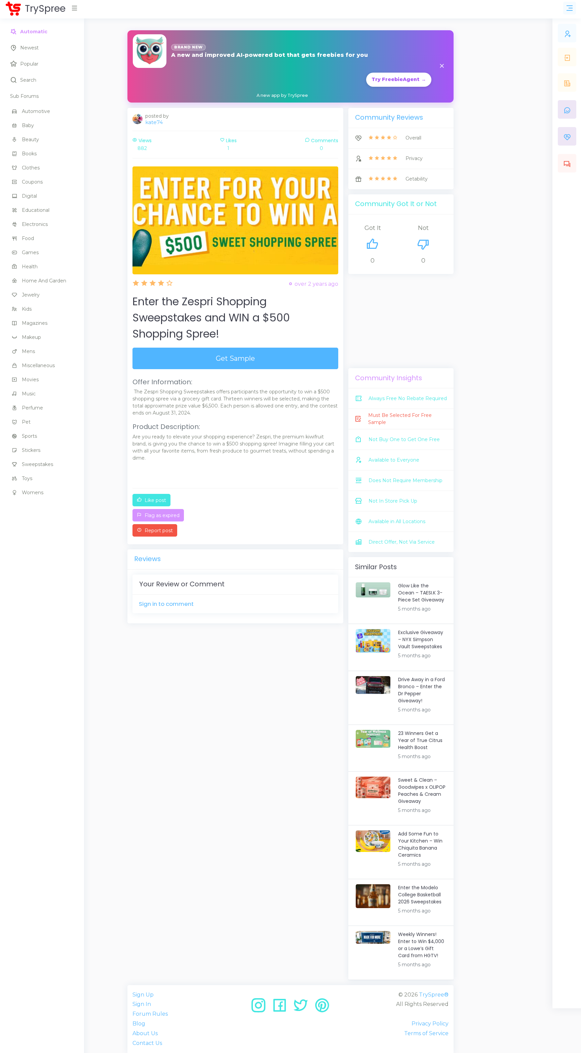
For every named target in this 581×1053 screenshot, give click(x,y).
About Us (145, 1033)
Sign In (141, 1004)
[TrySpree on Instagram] (260, 1008)
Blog (138, 1023)
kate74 (154, 122)
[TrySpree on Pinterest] (322, 1008)
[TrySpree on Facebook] (282, 1008)
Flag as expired (161, 515)
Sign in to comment (166, 604)
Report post (158, 531)
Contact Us (147, 1043)
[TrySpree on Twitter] (303, 1008)
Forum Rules (150, 1014)
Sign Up (143, 994)
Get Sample (235, 358)
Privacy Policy (430, 1023)
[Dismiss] (441, 66)
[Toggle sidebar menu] (569, 8)
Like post (154, 500)
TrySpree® (434, 994)
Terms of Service (426, 1033)
